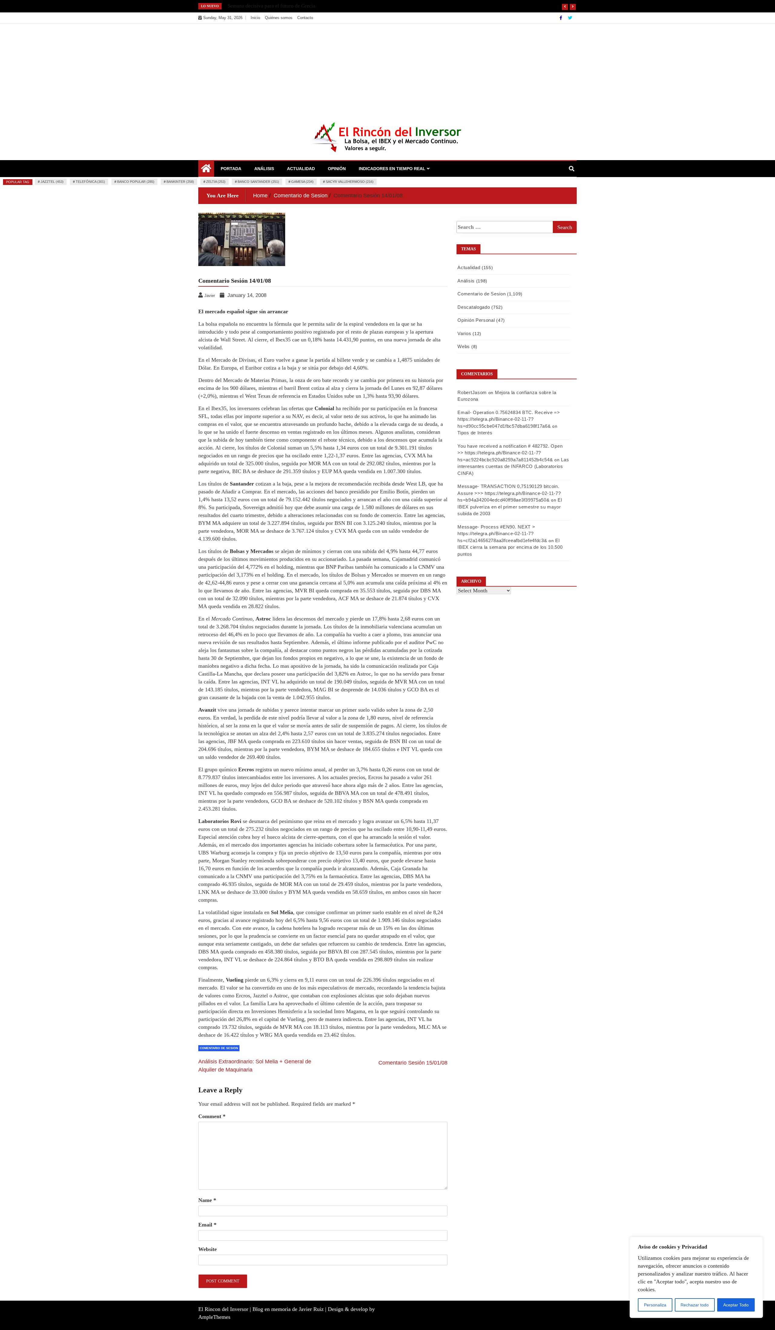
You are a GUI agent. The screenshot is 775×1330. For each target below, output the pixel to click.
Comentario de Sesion (219, 1048)
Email (207, 1225)
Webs (463, 346)
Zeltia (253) (216, 181)
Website (207, 1249)
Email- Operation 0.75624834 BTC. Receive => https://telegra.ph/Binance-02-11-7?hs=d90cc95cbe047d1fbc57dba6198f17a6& (508, 419)
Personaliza (655, 1304)
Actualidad (301, 168)
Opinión (337, 168)
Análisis (264, 168)
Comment (212, 1116)
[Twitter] (570, 17)
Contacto (305, 17)
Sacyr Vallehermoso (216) (350, 181)
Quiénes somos (278, 17)
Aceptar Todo (736, 1304)
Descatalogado (473, 307)
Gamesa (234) (302, 181)
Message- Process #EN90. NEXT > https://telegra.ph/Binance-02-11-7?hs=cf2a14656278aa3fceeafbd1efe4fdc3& (502, 533)
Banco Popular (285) (135, 181)
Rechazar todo (695, 1304)
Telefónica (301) (90, 181)
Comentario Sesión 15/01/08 (412, 1063)
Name (207, 1200)
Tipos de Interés (474, 432)
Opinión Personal (476, 320)
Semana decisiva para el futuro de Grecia (271, 6)
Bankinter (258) (180, 181)
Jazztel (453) (52, 181)
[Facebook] (561, 17)
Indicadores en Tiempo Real (392, 168)
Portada (231, 168)
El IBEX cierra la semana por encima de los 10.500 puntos (509, 547)
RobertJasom (472, 392)
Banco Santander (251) (258, 181)
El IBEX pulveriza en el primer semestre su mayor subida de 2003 (509, 506)
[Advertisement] (387, 69)
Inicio (255, 17)
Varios (464, 333)
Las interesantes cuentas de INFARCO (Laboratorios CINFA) (513, 466)
